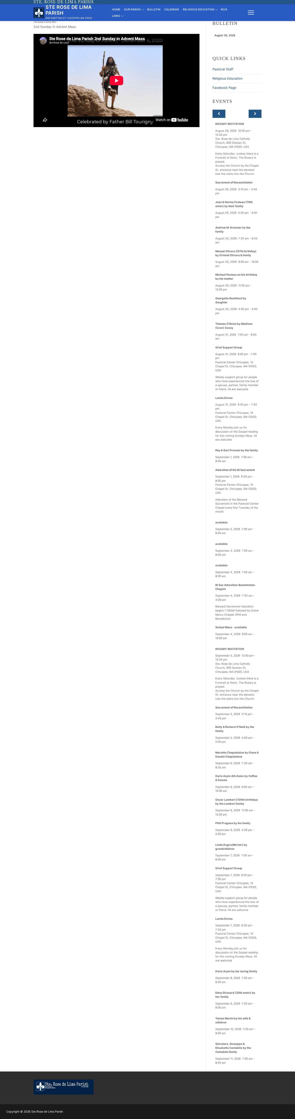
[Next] (255, 114)
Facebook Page (224, 88)
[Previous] (219, 114)
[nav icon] (251, 12)
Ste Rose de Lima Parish (69, 10)
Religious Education (227, 78)
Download (247, 35)
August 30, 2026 (225, 35)
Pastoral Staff (223, 69)
